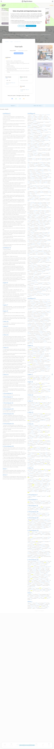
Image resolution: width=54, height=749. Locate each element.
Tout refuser (27, 28)
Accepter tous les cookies (31, 25)
